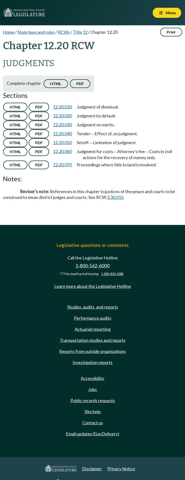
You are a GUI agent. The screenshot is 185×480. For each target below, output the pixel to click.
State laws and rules (36, 32)
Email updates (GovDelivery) (92, 433)
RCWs (64, 32)
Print (171, 32)
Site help (93, 411)
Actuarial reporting (93, 329)
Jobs (92, 389)
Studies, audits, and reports (92, 307)
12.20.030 (62, 124)
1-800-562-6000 (92, 265)
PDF (80, 83)
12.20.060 (62, 151)
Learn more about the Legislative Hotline (92, 286)
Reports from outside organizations (92, 351)
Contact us (92, 422)
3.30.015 (115, 197)
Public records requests (92, 400)
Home (8, 32)
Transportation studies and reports (93, 340)
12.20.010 (62, 106)
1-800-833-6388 (112, 274)
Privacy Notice (121, 468)
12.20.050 (62, 142)
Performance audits (92, 318)
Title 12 (80, 32)
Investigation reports (92, 362)
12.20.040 (62, 133)
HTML (55, 83)
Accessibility (92, 378)
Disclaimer (92, 468)
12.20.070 (62, 164)
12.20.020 (62, 115)
